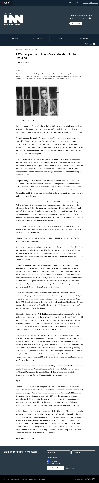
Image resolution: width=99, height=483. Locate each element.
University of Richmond (90, 3)
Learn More (70, 468)
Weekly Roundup (55, 463)
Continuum (53, 461)
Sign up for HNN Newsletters (37, 479)
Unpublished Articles (22, 50)
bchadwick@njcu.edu (62, 78)
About (61, 38)
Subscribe (76, 23)
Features (15, 38)
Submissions (83, 38)
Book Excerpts (38, 38)
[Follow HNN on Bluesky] (94, 44)
